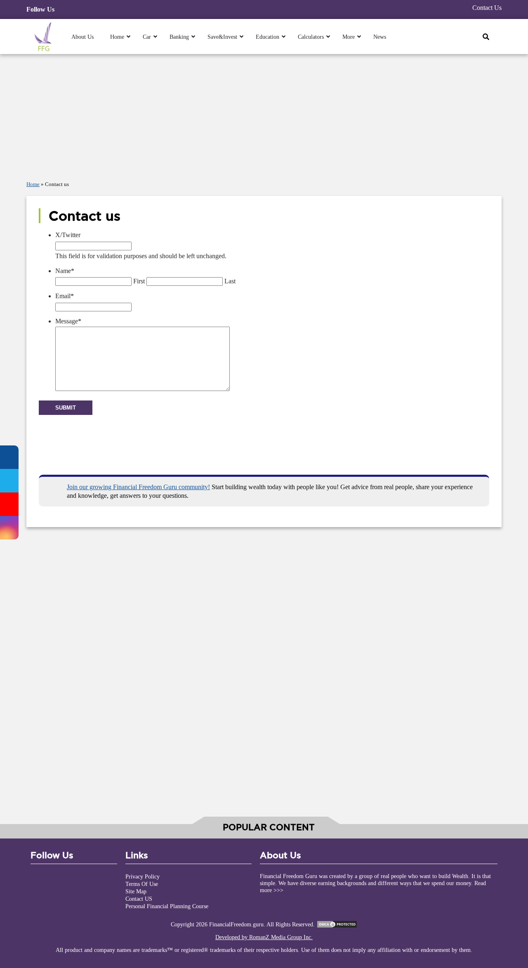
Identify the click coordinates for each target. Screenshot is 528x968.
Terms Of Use (141, 884)
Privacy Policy (142, 876)
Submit (65, 408)
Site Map (135, 891)
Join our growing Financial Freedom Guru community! (138, 486)
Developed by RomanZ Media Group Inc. (264, 937)
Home (33, 184)
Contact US (138, 898)
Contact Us (487, 7)
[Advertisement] (264, 115)
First (139, 281)
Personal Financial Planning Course (166, 906)
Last (230, 281)
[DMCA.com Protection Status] (337, 924)
